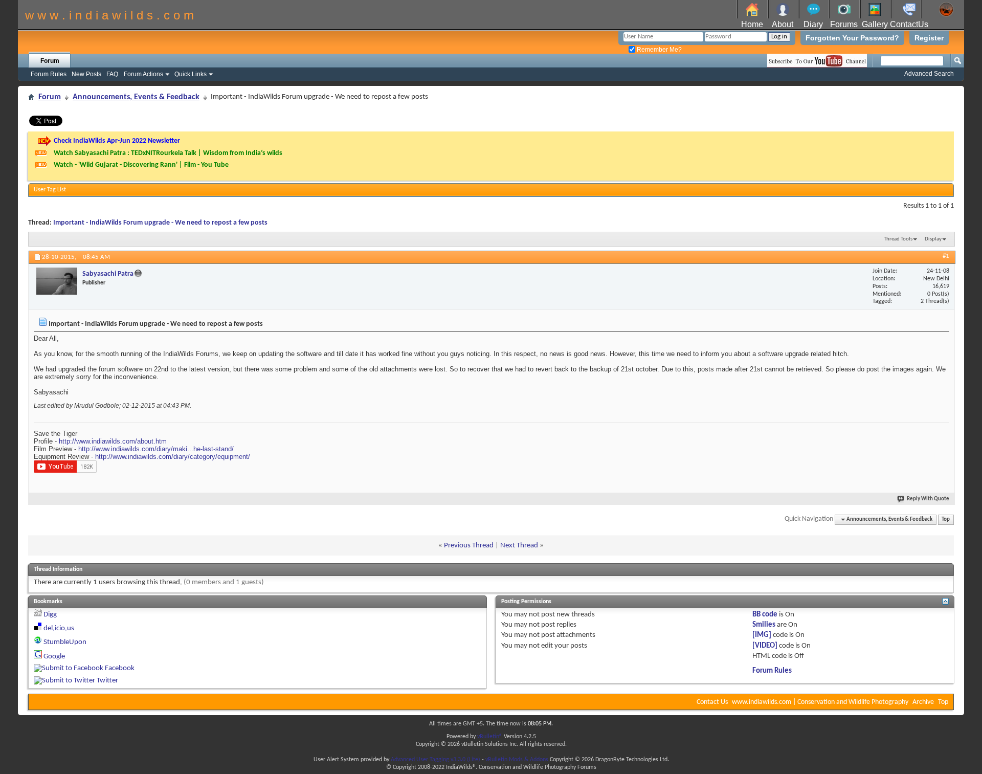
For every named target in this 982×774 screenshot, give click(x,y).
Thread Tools (898, 239)
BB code (764, 614)
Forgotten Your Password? (852, 38)
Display (933, 239)
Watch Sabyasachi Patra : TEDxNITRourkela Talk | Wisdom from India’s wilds (168, 153)
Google (54, 656)
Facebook (120, 668)
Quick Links (190, 74)
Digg (50, 614)
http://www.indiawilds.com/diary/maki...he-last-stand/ (156, 449)
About (782, 24)
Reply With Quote (928, 499)
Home (752, 24)
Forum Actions (143, 74)
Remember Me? (658, 49)
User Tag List (50, 190)
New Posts (86, 74)
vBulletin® (489, 737)
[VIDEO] (764, 646)
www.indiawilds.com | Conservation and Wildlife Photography (820, 702)
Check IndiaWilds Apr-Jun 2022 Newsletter (117, 141)
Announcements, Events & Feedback (136, 97)
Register (929, 38)
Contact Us (712, 702)
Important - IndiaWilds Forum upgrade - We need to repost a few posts (160, 223)
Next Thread (519, 545)
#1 (946, 256)
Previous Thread (469, 545)
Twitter (107, 680)
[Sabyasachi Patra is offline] (56, 281)
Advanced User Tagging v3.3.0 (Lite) (435, 760)
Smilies (763, 625)
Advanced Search (929, 73)
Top (946, 519)
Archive (923, 702)
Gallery (875, 24)
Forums (844, 24)
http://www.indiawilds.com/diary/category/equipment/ (172, 456)
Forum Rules (48, 74)
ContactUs (909, 24)
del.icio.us (58, 628)
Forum (49, 60)
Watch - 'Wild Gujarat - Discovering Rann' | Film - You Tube (141, 165)
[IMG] (761, 635)
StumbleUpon (64, 642)
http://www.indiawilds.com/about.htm (113, 441)
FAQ (112, 74)
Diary (813, 24)
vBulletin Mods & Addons (516, 760)
